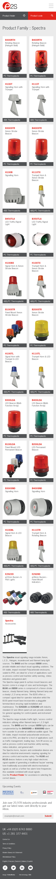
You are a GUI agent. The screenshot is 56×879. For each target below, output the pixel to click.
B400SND (37, 488)
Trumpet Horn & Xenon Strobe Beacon (39, 178)
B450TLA (10, 218)
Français (11, 861)
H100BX (9, 262)
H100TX (36, 262)
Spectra (9, 620)
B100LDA (10, 444)
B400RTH (37, 39)
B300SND (10, 488)
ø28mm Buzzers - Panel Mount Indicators (39, 579)
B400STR (37, 128)
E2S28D (36, 574)
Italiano (24, 861)
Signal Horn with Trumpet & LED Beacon (12, 359)
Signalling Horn (11, 175)
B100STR (10, 309)
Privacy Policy (7, 848)
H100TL (9, 353)
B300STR (10, 128)
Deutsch (18, 861)
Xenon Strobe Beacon (11, 132)
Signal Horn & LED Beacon (13, 534)
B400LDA (37, 400)
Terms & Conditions (9, 844)
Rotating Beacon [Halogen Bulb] (12, 44)
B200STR (37, 309)
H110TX (36, 172)
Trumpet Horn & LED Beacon (41, 357)
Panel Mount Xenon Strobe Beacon (13, 313)
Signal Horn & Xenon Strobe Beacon (14, 267)
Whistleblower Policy (9, 857)
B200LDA (37, 444)
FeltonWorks (11, 875)
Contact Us (6, 839)
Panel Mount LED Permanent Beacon (13, 448)
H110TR (36, 529)
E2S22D (9, 574)
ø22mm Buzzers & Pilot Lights (13, 578)
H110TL (36, 353)
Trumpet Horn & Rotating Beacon (39, 534)
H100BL (9, 529)
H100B (9, 172)
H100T (8, 84)
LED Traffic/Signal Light (13, 223)
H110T (35, 84)
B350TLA (37, 218)
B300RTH (10, 39)
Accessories (10, 623)
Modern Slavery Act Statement (12, 853)
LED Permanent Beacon (39, 448)
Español (29, 861)
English (5, 861)
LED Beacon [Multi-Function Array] (13, 404)
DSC (30, 875)
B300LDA (10, 400)
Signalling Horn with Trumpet (14, 88)
